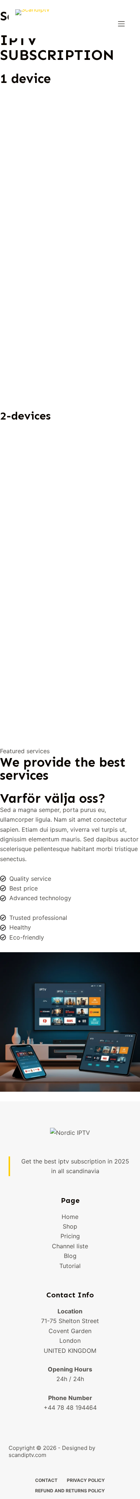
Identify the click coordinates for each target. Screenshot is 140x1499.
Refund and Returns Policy (70, 1490)
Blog (70, 1255)
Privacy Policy (86, 1480)
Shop (70, 1226)
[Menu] (121, 23)
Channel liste (70, 1246)
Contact (46, 1480)
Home (70, 1216)
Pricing (70, 1236)
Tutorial (70, 1266)
